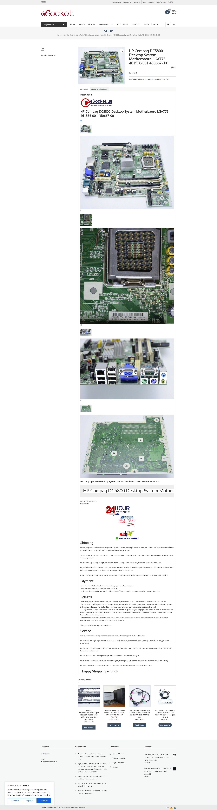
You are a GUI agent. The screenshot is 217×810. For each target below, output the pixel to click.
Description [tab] (84, 89)
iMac (144, 2)
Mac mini (151, 2)
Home (72, 24)
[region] (29, 793)
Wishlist (91, 24)
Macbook (137, 2)
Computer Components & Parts (73, 35)
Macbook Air (127, 2)
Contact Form (45, 754)
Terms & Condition (119, 758)
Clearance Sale (105, 24)
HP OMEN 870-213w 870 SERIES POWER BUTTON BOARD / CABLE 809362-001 (140, 713)
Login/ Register (161, 2)
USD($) (170, 2)
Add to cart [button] (164, 725)
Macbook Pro (116, 2)
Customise (15, 801)
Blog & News (122, 24)
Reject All (29, 801)
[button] (122, 51)
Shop (81, 24)
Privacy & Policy (151, 24)
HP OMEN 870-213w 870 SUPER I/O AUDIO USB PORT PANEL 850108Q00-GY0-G (165, 713)
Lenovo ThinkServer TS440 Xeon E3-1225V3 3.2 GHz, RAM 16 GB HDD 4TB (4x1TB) (114, 713)
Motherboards (143, 79)
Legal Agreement (118, 763)
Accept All (44, 801)
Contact (136, 24)
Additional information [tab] (99, 89)
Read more (88, 727)
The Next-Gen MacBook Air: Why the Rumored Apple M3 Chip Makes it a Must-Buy (92, 756)
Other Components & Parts (94, 35)
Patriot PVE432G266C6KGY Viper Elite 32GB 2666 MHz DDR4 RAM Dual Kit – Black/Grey (89, 714)
